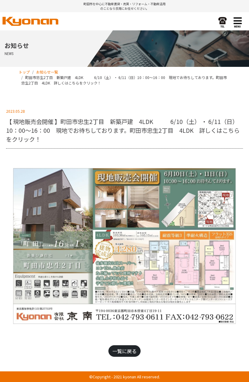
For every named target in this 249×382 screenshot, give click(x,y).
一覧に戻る (124, 351)
